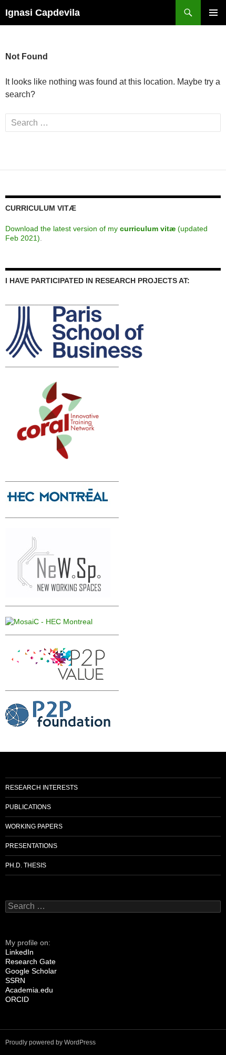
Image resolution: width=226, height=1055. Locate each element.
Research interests (41, 787)
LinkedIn (19, 952)
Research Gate (30, 961)
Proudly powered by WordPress (50, 1042)
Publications (28, 807)
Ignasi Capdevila (42, 12)
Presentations (31, 846)
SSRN (15, 980)
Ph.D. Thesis (25, 865)
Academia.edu (29, 990)
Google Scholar (31, 971)
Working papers (34, 826)
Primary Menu (213, 12)
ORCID (17, 999)
